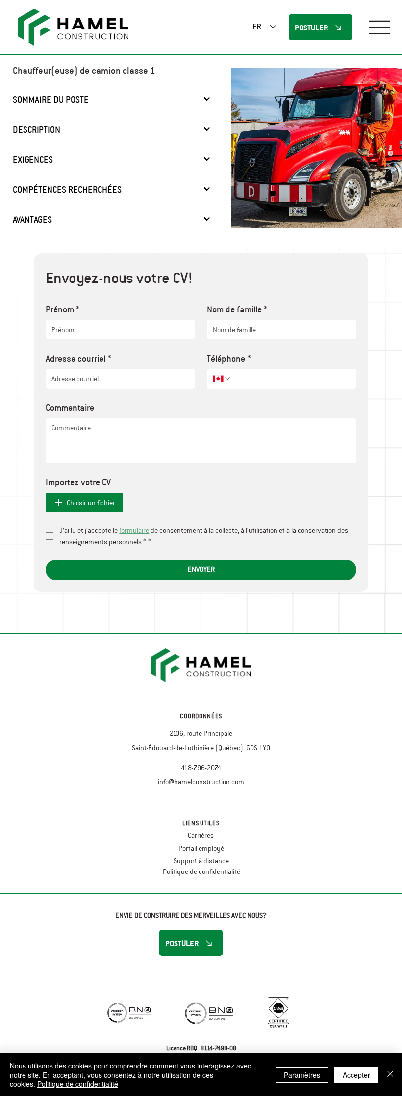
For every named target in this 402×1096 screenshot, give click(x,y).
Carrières (201, 835)
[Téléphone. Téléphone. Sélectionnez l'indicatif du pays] (222, 379)
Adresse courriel (78, 358)
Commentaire (70, 407)
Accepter (356, 1075)
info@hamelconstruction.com (201, 781)
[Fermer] (390, 1074)
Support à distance (201, 860)
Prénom (63, 309)
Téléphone (229, 358)
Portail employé (201, 848)
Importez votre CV (78, 482)
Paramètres (302, 1075)
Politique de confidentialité (201, 871)
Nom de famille (237, 309)
